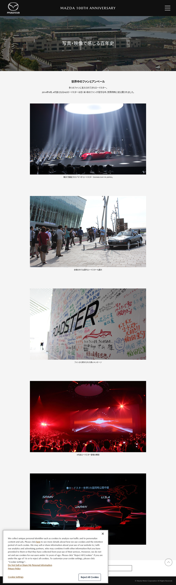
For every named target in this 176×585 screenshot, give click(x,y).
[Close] (103, 533)
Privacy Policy (14, 568)
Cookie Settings (15, 577)
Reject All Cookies (90, 577)
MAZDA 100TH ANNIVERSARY (88, 8)
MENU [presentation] (167, 8)
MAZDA (13, 8)
